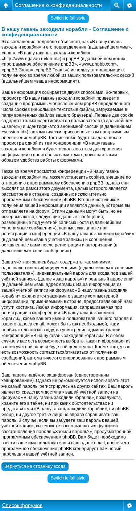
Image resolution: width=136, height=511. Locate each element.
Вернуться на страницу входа (35, 466)
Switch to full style (68, 18)
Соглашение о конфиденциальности (58, 5)
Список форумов (22, 505)
